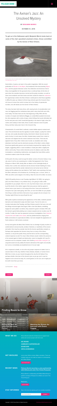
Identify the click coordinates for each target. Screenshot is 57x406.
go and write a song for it (41, 240)
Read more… (24, 381)
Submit (45, 394)
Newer (9, 274)
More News (25, 384)
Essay (15, 266)
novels (14, 215)
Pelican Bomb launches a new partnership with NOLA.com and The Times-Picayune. (36, 369)
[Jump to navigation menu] (52, 4)
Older (48, 274)
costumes (47, 95)
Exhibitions (25, 346)
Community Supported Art (30, 344)
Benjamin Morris (29, 25)
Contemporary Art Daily (11, 80)
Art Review (25, 341)
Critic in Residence (27, 349)
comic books (22, 215)
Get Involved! (26, 362)
